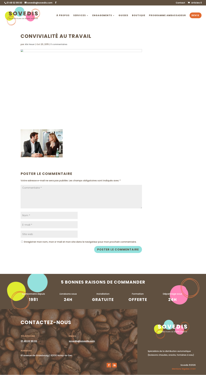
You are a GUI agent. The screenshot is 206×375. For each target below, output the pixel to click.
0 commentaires (58, 44)
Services (79, 15)
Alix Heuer (30, 44)
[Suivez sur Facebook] (109, 365)
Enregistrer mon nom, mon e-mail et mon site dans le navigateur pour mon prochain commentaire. (80, 241)
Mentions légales (180, 368)
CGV (193, 368)
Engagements (102, 15)
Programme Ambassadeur (167, 15)
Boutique (138, 15)
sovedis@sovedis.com (82, 341)
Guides (123, 15)
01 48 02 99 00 (29, 341)
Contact (180, 3)
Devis (195, 15)
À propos (63, 15)
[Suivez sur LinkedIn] (114, 365)
